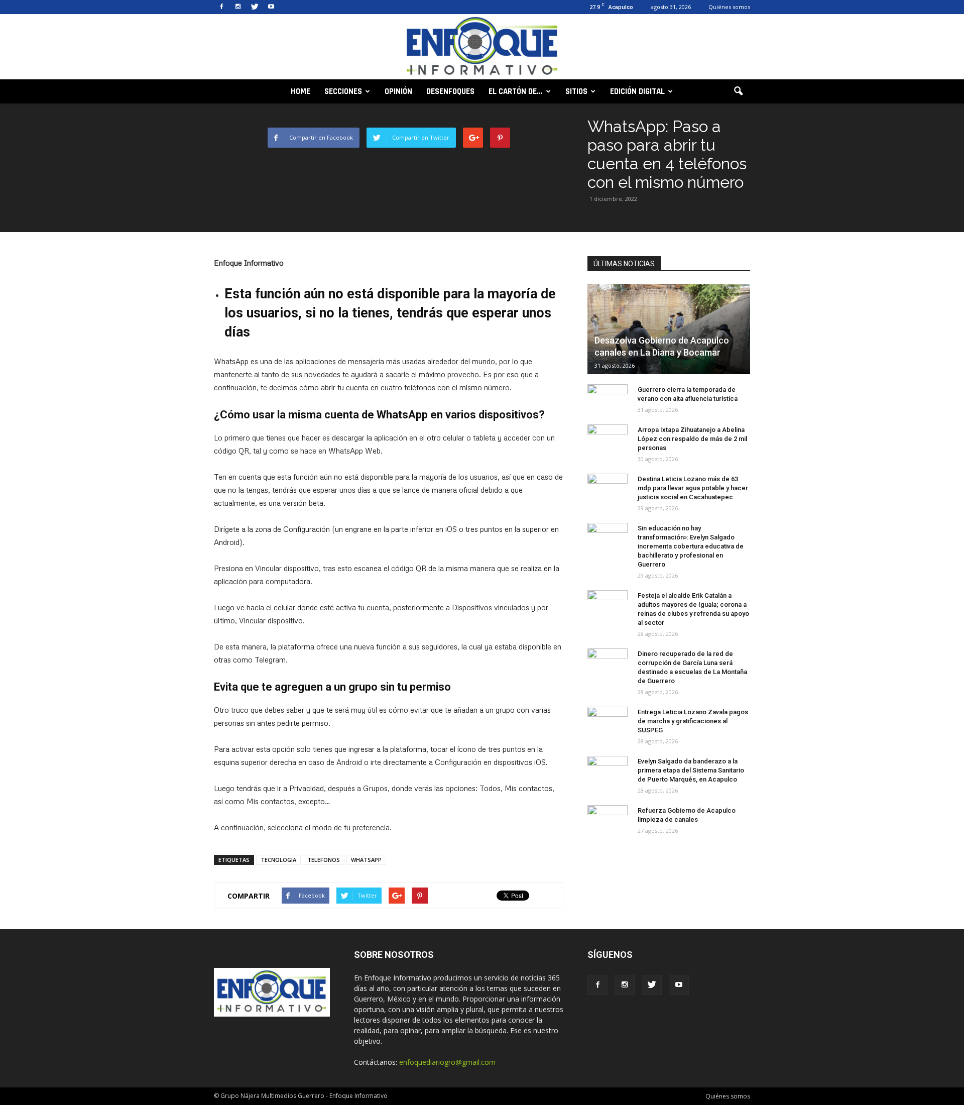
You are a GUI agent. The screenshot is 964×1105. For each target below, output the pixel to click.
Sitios (576, 91)
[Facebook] (221, 7)
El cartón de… (516, 91)
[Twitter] (254, 7)
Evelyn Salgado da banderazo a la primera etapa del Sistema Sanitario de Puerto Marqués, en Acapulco (691, 770)
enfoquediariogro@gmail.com (447, 1062)
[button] (738, 91)
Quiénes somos (729, 7)
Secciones (343, 91)
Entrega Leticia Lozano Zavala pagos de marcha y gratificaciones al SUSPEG (693, 721)
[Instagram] (238, 7)
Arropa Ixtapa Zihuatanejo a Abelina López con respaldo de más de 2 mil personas (692, 439)
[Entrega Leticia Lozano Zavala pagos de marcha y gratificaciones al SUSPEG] (607, 722)
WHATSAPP (366, 859)
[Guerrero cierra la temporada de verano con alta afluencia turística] (607, 399)
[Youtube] (271, 7)
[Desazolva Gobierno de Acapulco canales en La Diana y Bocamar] (668, 329)
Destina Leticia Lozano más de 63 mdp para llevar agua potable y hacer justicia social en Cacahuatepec (693, 488)
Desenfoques (450, 91)
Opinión (398, 91)
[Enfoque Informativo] (482, 47)
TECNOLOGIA (278, 859)
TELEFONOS (323, 859)
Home (300, 91)
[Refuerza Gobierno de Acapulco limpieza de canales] (607, 820)
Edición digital (637, 91)
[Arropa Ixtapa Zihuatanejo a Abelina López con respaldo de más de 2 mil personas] (607, 439)
